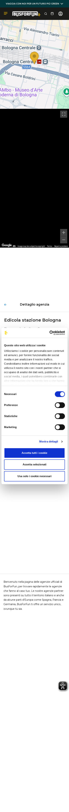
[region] (34, 178)
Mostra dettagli (48, 441)
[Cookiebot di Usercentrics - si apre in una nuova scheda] (49, 332)
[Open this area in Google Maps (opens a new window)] (7, 245)
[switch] (60, 405)
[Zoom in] (63, 232)
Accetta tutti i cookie (34, 452)
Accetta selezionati (34, 464)
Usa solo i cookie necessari (35, 476)
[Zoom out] (63, 239)
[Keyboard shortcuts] (14, 246)
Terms (49, 246)
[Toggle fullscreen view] (63, 114)
